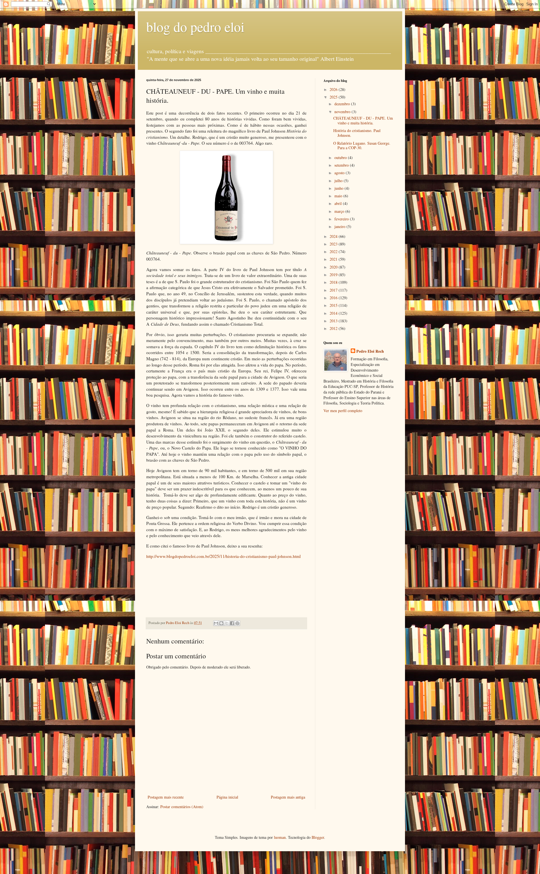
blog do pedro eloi (195, 26)
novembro (343, 111)
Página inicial (227, 797)
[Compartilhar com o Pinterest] (237, 623)
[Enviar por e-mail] (216, 623)
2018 (334, 282)
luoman (280, 837)
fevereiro (342, 219)
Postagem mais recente (166, 797)
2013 (334, 320)
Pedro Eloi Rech (370, 351)
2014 (334, 313)
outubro (341, 157)
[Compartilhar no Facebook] (232, 623)
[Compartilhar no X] (227, 623)
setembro (342, 165)
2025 (334, 97)
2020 (334, 267)
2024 (334, 236)
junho (339, 188)
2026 (334, 89)
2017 (334, 290)
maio (338, 195)
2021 (334, 259)
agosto (340, 172)
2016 (334, 297)
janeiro (340, 226)
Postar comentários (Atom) (181, 806)
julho (339, 180)
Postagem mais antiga (288, 797)
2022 (334, 251)
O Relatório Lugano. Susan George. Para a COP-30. (361, 145)
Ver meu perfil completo (342, 410)
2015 (334, 305)
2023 (334, 244)
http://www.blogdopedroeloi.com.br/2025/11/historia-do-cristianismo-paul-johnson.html (223, 556)
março (339, 211)
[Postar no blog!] (221, 623)
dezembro (342, 103)
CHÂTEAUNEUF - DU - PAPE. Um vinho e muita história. (363, 120)
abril (338, 203)
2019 (334, 274)
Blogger (318, 837)
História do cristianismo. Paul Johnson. (357, 133)
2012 (334, 328)
